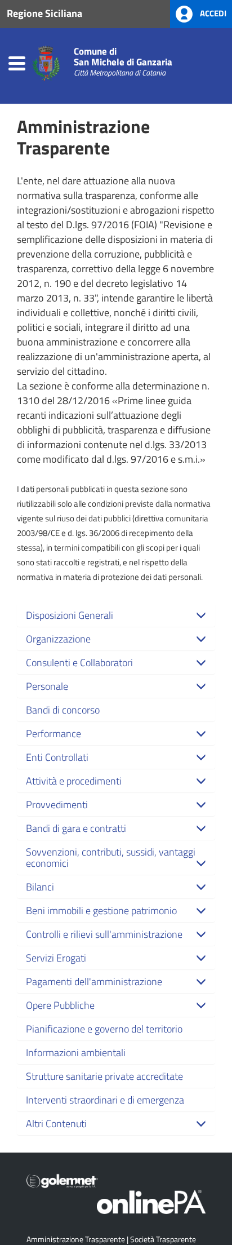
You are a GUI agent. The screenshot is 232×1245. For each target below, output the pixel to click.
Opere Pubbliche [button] (60, 1005)
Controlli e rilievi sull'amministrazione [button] (104, 934)
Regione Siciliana (44, 13)
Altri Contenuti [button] (56, 1123)
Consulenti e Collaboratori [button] (79, 662)
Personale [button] (47, 686)
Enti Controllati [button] (57, 757)
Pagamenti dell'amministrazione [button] (94, 981)
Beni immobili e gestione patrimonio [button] (101, 910)
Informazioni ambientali (76, 1052)
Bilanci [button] (40, 886)
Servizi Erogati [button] (56, 957)
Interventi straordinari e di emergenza (105, 1099)
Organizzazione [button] (58, 638)
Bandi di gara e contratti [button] (76, 828)
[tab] (116, 615)
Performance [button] (53, 733)
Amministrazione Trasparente (75, 1239)
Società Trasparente (163, 1239)
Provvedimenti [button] (57, 804)
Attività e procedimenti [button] (74, 780)
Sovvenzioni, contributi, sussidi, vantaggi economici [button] (110, 857)
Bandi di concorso (63, 709)
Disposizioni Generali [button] (69, 615)
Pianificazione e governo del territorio (104, 1028)
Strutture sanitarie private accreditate (104, 1076)
